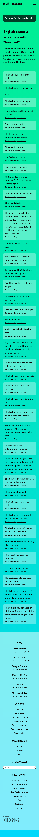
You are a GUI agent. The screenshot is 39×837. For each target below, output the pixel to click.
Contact (19, 746)
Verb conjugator (19, 788)
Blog (20, 754)
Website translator (19, 780)
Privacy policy (19, 733)
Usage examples (19, 796)
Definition (19, 804)
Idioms (19, 808)
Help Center (11, 652)
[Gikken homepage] (11, 819)
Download (28, 652)
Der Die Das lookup (19, 792)
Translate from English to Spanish (15, 81)
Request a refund (19, 721)
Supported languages (19, 717)
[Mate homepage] (12, 3)
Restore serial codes (19, 729)
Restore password (19, 725)
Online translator (19, 784)
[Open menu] (34, 4)
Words (19, 800)
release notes (20, 652)
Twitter (19, 750)
